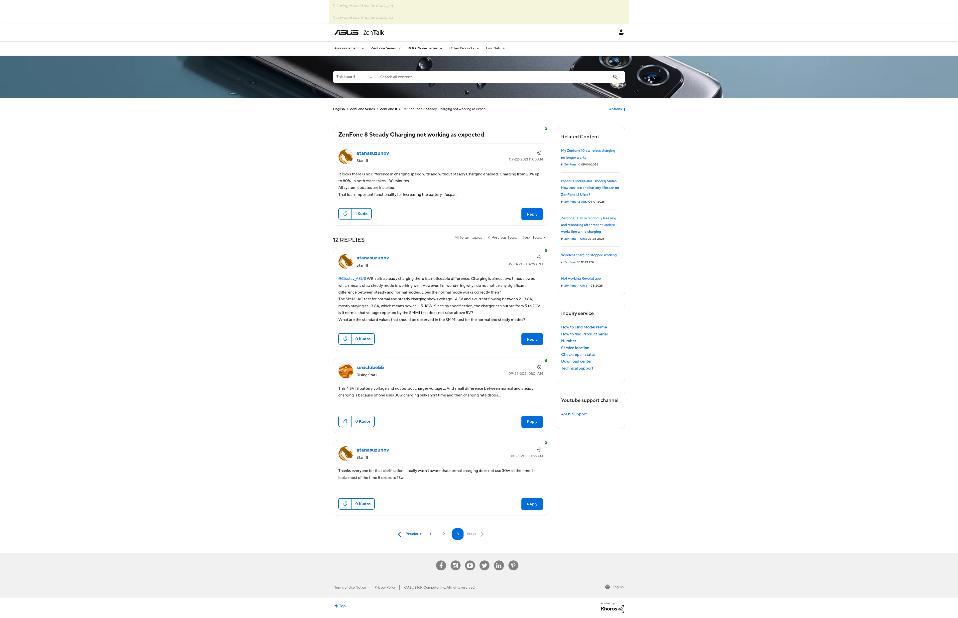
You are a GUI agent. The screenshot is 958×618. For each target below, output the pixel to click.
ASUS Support (574, 414)
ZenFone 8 (388, 109)
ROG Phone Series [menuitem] (422, 48)
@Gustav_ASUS (352, 278)
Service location (575, 347)
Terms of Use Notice (350, 587)
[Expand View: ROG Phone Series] (441, 48)
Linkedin (499, 560)
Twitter (484, 560)
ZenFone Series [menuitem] (383, 48)
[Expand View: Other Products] (477, 48)
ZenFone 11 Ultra (575, 239)
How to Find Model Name (584, 327)
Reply (532, 214)
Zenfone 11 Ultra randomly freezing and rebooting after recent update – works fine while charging (589, 225)
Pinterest (513, 560)
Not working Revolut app (581, 278)
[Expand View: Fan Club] (503, 48)
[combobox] (500, 77)
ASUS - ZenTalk (359, 32)
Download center (576, 361)
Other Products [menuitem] (461, 48)
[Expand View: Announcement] (362, 48)
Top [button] (342, 606)
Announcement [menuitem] (346, 48)
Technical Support (577, 368)
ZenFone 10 (572, 164)
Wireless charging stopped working (589, 255)
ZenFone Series (362, 109)
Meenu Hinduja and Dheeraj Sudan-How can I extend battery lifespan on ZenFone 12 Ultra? (590, 188)
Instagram (455, 560)
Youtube (470, 560)
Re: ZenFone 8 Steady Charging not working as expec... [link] (445, 109)
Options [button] (615, 109)
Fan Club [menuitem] (493, 48)
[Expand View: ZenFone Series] (399, 48)
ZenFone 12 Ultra (576, 202)
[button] (345, 214)
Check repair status (578, 354)
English (339, 109)
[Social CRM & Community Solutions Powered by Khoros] (612, 607)
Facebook (441, 560)
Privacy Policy (385, 587)
